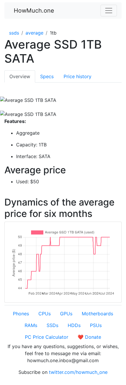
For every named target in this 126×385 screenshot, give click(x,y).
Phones (21, 313)
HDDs (74, 325)
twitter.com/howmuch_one (78, 372)
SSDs (52, 325)
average (34, 33)
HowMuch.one (34, 10)
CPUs (44, 313)
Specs (47, 76)
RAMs (31, 325)
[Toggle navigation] (109, 10)
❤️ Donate (89, 337)
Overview (19, 76)
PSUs (96, 325)
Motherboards (97, 313)
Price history (77, 76)
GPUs (66, 313)
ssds (14, 33)
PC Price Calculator (46, 337)
